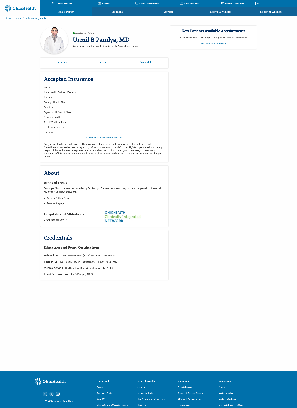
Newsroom (141, 405)
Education (223, 387)
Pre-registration (184, 405)
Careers (100, 387)
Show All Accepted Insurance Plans (102, 137)
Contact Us (101, 399)
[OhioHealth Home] (63, 381)
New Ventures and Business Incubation (153, 399)
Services (169, 11)
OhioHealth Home (13, 18)
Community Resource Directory (190, 393)
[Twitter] (51, 394)
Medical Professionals (227, 399)
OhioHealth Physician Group (189, 399)
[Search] (291, 3)
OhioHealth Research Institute (231, 405)
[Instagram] (58, 394)
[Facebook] (45, 394)
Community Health (145, 393)
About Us (141, 387)
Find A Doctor (31, 18)
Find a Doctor (66, 11)
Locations (117, 11)
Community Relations (105, 393)
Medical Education (226, 393)
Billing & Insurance (185, 387)
